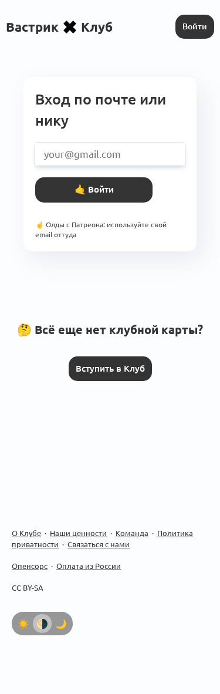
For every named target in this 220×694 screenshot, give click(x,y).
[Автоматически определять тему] (42, 623)
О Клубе (26, 533)
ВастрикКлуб (59, 26)
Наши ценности (78, 533)
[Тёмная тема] (61, 623)
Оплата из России (88, 566)
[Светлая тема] (23, 623)
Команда (132, 533)
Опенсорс (30, 566)
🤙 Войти (94, 189)
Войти (194, 26)
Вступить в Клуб (110, 368)
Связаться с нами (98, 544)
